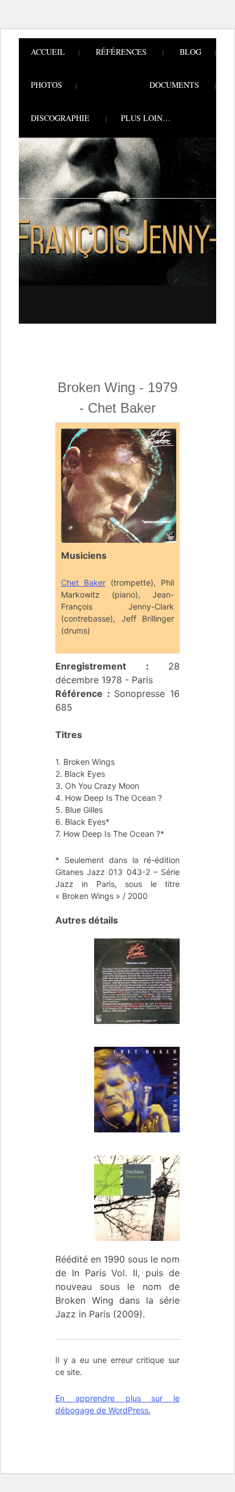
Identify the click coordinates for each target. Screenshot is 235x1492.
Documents (174, 84)
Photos (46, 84)
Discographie (60, 117)
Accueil (48, 51)
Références (121, 51)
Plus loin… (146, 117)
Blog (190, 51)
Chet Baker (83, 582)
